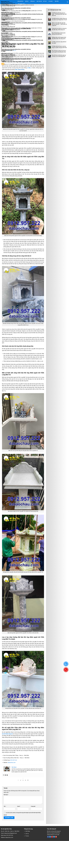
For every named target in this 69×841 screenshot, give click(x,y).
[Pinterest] (5, 775)
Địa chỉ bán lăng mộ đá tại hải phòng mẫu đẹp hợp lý (58, 33)
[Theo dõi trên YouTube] (56, 837)
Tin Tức (56, 1)
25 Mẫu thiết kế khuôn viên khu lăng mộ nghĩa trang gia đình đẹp (59, 47)
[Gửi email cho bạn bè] (23, 780)
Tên (5, 806)
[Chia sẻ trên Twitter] (21, 780)
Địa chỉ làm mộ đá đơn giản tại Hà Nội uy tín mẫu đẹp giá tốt (59, 56)
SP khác (51, 1)
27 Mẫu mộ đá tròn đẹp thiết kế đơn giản (59, 42)
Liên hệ (27, 833)
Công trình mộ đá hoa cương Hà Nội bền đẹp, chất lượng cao (59, 29)
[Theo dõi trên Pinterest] (52, 837)
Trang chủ (3, 5)
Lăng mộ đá (20, 1)
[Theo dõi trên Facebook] (48, 837)
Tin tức (27, 836)
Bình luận (6, 794)
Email (18, 806)
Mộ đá (26, 1)
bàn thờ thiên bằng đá (7, 734)
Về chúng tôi (21, 4)
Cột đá (44, 1)
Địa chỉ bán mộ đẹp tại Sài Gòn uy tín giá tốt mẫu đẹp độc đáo (59, 51)
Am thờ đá (39, 1)
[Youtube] (7, 775)
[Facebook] (3, 775)
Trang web (33, 806)
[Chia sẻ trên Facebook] (18, 780)
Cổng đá (32, 1)
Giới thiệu (27, 831)
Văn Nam (14, 50)
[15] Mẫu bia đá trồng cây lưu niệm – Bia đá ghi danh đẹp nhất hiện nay (59, 14)
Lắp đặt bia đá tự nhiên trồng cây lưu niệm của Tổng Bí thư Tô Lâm (59, 19)
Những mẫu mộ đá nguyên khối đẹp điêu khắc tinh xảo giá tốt (59, 38)
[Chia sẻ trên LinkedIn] (28, 780)
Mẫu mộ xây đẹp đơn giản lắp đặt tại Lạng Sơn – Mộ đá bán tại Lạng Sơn (59, 24)
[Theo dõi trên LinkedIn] (54, 837)
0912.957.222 (9, 835)
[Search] (67, 2)
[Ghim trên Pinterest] (25, 780)
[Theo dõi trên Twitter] (50, 837)
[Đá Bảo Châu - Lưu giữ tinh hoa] (8, 64)
